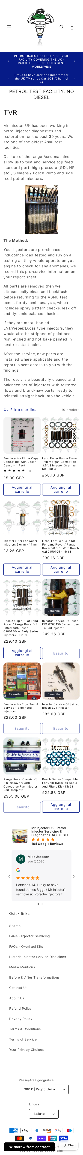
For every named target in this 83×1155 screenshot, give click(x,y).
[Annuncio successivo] (74, 61)
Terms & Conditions (25, 1029)
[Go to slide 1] (38, 904)
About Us (16, 998)
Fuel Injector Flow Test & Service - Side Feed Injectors (21, 708)
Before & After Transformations (34, 977)
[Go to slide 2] (42, 904)
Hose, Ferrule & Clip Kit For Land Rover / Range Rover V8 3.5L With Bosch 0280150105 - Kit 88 (60, 546)
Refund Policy (20, 1008)
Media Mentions (22, 967)
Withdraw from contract (29, 1147)
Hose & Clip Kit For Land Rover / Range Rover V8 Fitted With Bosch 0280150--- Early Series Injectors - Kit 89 (21, 628)
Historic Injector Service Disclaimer (37, 957)
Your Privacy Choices (26, 1049)
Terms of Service (23, 1039)
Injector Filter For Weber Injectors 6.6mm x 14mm (20, 542)
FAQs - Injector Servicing (29, 936)
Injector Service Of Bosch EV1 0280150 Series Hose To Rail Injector (60, 624)
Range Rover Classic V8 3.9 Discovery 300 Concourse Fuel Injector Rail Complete (20, 784)
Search (15, 926)
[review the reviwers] (18, 871)
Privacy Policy (20, 1019)
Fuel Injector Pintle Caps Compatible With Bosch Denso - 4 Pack (20, 462)
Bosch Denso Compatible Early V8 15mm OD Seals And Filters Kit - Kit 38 (60, 782)
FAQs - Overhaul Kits (26, 946)
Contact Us (18, 988)
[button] (9, 27)
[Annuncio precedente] (8, 61)
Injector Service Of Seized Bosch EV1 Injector (61, 706)
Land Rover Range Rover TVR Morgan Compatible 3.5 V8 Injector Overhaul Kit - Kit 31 (59, 464)
